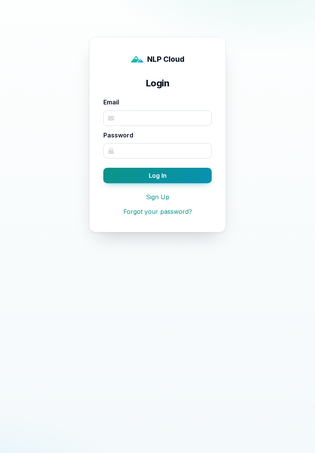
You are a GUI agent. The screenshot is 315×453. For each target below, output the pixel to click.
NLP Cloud (165, 59)
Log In (158, 175)
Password (118, 135)
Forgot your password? (157, 211)
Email (111, 102)
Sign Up (157, 197)
